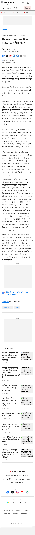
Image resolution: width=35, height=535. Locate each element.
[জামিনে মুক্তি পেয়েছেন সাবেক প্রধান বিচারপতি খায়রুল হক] (27, 389)
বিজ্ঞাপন (18, 511)
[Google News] (27, 493)
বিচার (17, 307)
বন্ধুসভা (15, 479)
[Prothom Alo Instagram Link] (18, 492)
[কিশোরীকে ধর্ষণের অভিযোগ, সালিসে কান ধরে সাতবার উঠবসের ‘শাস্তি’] (27, 403)
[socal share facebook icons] (3, 57)
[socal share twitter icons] (7, 57)
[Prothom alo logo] (17, 472)
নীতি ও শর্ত (7, 514)
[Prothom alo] (9, 3)
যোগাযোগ (15, 514)
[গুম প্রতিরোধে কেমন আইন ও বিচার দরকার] (27, 416)
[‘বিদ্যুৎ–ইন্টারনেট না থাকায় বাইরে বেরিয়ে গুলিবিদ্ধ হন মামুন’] (27, 441)
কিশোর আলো (17, 476)
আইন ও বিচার (7, 307)
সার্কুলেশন (25, 511)
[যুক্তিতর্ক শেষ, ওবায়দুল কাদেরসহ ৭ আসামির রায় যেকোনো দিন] (27, 428)
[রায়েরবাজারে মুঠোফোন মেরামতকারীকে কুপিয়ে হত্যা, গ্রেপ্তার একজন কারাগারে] (27, 358)
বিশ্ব (21, 8)
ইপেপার (29, 479)
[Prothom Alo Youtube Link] (23, 492)
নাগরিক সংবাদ (9, 476)
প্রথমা (12, 483)
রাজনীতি (16, 8)
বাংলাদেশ (9, 8)
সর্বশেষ (3, 8)
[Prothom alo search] (23, 3)
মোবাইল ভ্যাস (19, 483)
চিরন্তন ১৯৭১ (21, 479)
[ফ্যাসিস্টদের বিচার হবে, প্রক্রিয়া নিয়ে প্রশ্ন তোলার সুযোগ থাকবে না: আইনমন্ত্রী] (27, 455)
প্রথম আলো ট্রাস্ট (7, 479)
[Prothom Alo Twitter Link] (13, 492)
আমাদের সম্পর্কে (8, 511)
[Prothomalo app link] (11, 502)
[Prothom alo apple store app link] (24, 502)
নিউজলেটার (24, 514)
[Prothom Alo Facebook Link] (8, 492)
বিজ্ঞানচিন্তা (26, 476)
